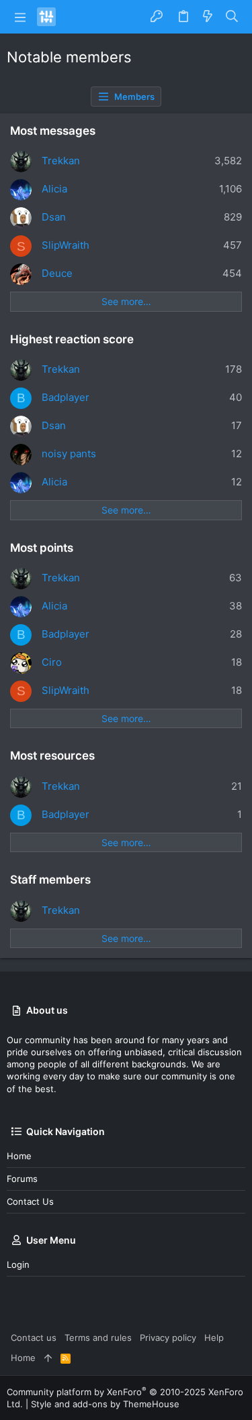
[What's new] (207, 16)
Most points (41, 547)
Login (18, 1264)
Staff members (50, 879)
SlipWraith (65, 245)
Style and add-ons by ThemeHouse (105, 1404)
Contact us (30, 1201)
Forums (22, 1178)
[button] (20, 17)
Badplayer (65, 397)
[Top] (48, 1358)
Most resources (52, 755)
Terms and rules (98, 1337)
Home (19, 1155)
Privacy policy (168, 1337)
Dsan (54, 217)
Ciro (52, 662)
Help (214, 1337)
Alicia (54, 188)
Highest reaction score (72, 339)
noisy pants (69, 453)
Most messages (52, 130)
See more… (126, 301)
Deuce (57, 273)
